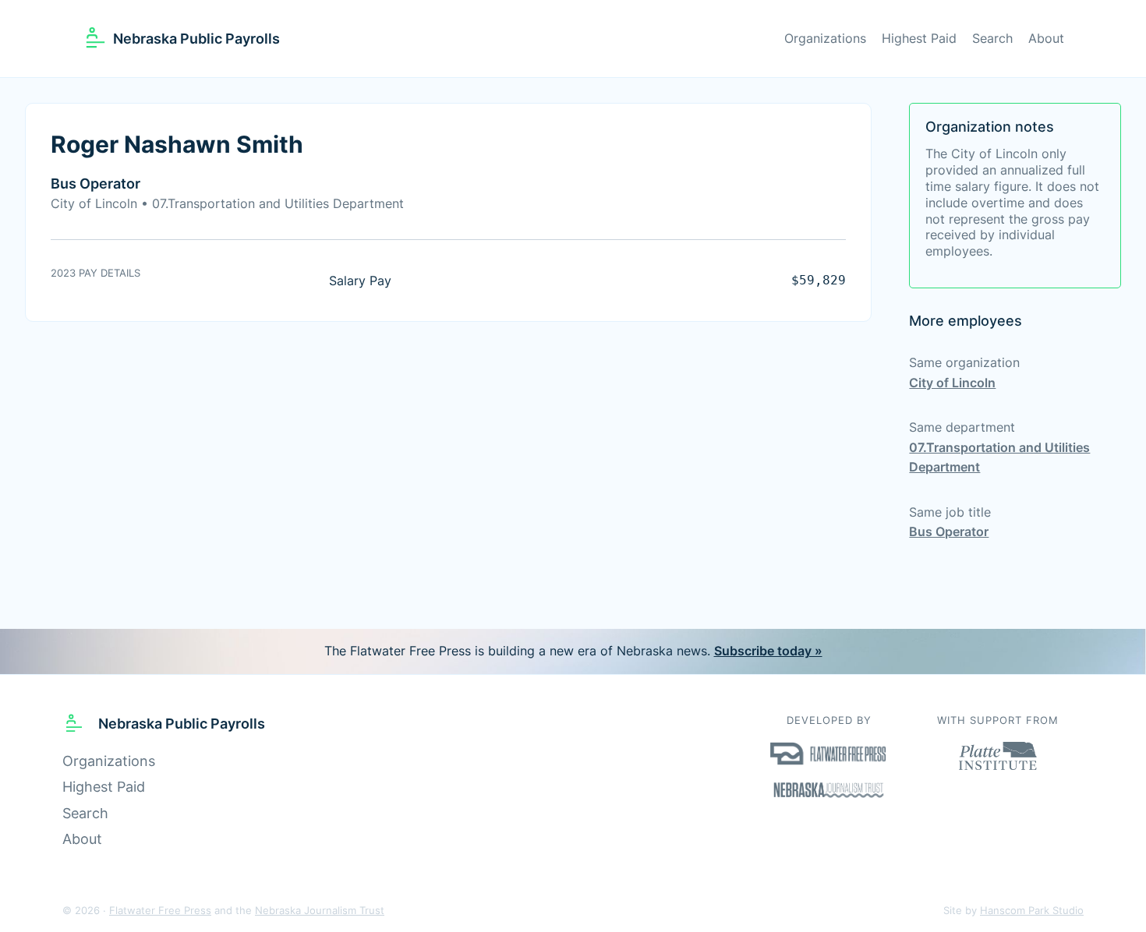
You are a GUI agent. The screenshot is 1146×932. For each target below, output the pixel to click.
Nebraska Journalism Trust (319, 910)
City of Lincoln (952, 382)
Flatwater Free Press (160, 910)
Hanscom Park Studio (1032, 910)
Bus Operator (949, 531)
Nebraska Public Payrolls (196, 38)
